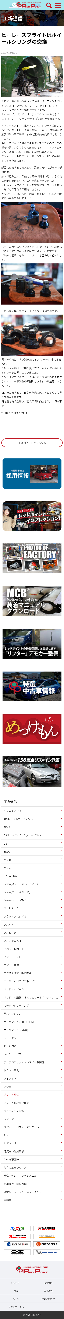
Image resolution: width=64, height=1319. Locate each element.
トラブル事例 (11, 1070)
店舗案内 (48, 1282)
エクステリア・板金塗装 (17, 973)
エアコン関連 (11, 965)
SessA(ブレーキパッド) (17, 892)
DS (5, 843)
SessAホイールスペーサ (17, 900)
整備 (16, 1290)
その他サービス (16, 1306)
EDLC (7, 851)
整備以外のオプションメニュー (21, 1175)
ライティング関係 (14, 1111)
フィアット (10, 1078)
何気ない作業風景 (14, 1151)
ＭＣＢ (7, 859)
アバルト (9, 924)
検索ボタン (49, 5)
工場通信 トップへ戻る (32, 443)
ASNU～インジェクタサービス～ (22, 835)
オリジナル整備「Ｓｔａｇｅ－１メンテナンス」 (31, 997)
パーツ (16, 1298)
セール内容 (10, 1046)
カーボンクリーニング (16, 1005)
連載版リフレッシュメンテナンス (23, 1192)
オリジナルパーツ (14, 989)
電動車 (7, 1200)
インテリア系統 (12, 957)
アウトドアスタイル (15, 916)
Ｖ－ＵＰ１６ (11, 908)
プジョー (9, 1086)
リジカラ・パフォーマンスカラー (23, 1127)
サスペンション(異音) (16, 1030)
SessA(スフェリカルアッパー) (21, 884)
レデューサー (11, 1143)
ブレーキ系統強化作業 (16, 1103)
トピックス (16, 1282)
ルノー (7, 1135)
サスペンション (12, 1013)
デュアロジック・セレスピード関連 (24, 1062)
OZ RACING (10, 876)
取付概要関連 (11, 1159)
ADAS (7, 827)
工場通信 (12, 18)
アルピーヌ (10, 932)
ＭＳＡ (7, 868)
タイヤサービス (12, 1054)
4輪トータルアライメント (18, 819)
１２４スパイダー (14, 811)
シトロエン (10, 1038)
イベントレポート (14, 949)
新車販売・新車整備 (15, 1184)
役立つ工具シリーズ (15, 1167)
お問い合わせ (48, 1298)
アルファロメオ (12, 940)
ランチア (9, 1119)
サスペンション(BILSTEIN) (19, 1022)
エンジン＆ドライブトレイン (20, 981)
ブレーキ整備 (11, 1095)
